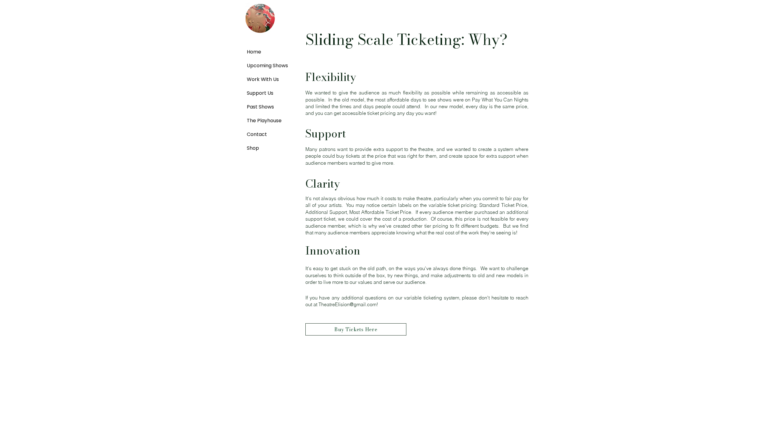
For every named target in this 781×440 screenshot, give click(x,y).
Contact (257, 134)
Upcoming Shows (261, 65)
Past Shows (260, 106)
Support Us (260, 93)
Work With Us (261, 79)
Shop (253, 148)
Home (254, 51)
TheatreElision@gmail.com (347, 304)
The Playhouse (261, 120)
